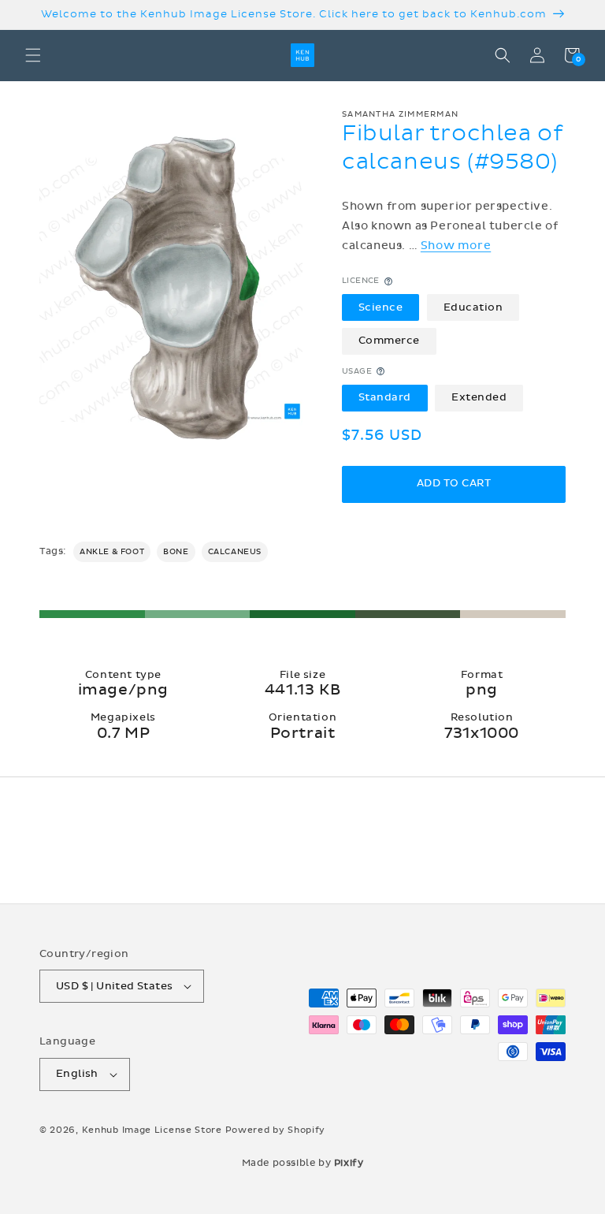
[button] (33, 55)
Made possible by (303, 1162)
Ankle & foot (112, 552)
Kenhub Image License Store (152, 1130)
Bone (175, 552)
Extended (479, 397)
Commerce (389, 340)
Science (380, 307)
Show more (456, 245)
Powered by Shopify (275, 1130)
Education (473, 307)
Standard (384, 397)
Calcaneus (235, 552)
